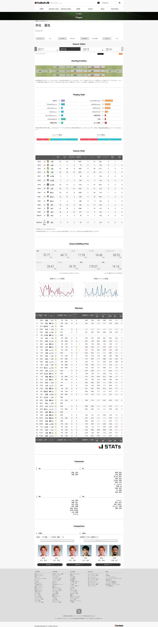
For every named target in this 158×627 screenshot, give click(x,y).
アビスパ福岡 (37, 600)
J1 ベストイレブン (92, 577)
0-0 (52, 332)
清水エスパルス (38, 588)
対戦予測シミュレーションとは (112, 584)
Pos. (65, 315)
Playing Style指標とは (104, 127)
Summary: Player (66, 9)
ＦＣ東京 (37, 581)
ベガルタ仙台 (55, 577)
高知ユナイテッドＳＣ (75, 596)
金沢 (46, 338)
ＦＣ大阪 (72, 587)
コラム (107, 574)
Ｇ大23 (52, 184)
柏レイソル (37, 580)
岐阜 (46, 359)
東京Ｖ (52, 192)
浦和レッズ (37, 577)
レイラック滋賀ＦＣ (74, 585)
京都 (46, 353)
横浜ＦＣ (54, 585)
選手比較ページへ (101, 540)
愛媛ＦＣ (72, 594)
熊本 (46, 356)
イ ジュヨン (118, 484)
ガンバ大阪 (37, 593)
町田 (46, 341)
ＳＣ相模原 (72, 578)
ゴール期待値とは (110, 585)
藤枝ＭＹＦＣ (55, 594)
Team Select (114, 9)
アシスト (105, 157)
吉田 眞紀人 (118, 504)
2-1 (52, 320)
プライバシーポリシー (78, 616)
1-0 (52, 326)
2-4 (52, 344)
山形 (52, 188)
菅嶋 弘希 (118, 508)
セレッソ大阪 (37, 594)
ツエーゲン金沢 (73, 583)
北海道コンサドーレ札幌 (57, 574)
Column (90, 9)
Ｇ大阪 (52, 176)
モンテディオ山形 (56, 580)
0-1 (52, 347)
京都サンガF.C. (38, 591)
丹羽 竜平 (118, 492)
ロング (53, 111)
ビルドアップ (96, 111)
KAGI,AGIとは (109, 580)
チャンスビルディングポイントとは (69, 273)
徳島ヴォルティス (56, 596)
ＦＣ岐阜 (72, 584)
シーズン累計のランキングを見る (113, 273)
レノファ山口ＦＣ (74, 591)
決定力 (55, 100)
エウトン (119, 500)
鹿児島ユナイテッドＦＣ (75, 600)
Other (107, 571)
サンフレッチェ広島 (39, 599)
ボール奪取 (97, 123)
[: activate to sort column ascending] (42, 158)
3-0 (52, 365)
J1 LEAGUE (37, 571)
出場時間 (78, 157)
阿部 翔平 (118, 488)
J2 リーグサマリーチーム (93, 578)
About (102, 9)
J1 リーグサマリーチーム (93, 574)
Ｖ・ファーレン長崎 (39, 602)
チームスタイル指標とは (111, 583)
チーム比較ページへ (57, 540)
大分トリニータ (55, 600)
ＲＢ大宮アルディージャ (57, 584)
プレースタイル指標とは (111, 581)
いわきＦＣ (54, 581)
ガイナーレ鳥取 (73, 590)
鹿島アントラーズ (38, 574)
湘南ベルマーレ (55, 587)
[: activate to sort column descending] (38, 158)
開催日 (41, 315)
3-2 (52, 359)
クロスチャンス (95, 104)
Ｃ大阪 (46, 335)
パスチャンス (96, 108)
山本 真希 (75, 500)
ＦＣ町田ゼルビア (38, 584)
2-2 (52, 368)
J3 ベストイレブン (92, 585)
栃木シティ (54, 583)
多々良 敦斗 (118, 476)
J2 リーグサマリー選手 (93, 580)
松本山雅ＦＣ (73, 580)
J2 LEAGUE (54, 571)
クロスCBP (97, 315)
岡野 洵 (119, 486)
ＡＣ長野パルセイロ (74, 581)
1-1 (52, 341)
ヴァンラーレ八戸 (56, 575)
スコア (51, 315)
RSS (121, 53)
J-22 (52, 165)
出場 (58, 157)
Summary (90, 571)
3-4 (52, 388)
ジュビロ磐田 (55, 593)
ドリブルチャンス (95, 100)
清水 (46, 370)
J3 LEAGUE (72, 571)
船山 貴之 (118, 502)
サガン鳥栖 (54, 599)
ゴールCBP (121, 315)
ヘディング (52, 108)
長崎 (46, 362)
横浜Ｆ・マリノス (38, 587)
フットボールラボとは (111, 577)
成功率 (99, 157)
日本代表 (108, 575)
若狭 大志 (118, 482)
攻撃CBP (84, 315)
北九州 (46, 373)
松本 (46, 329)
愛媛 (46, 376)
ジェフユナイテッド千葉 (40, 578)
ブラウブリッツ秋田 (56, 578)
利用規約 (66, 616)
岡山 (46, 323)
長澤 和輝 (75, 506)
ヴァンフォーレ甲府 (56, 588)
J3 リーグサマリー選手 (93, 584)
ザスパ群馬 (72, 577)
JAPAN (78, 9)
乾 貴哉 (119, 490)
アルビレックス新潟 (56, 590)
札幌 (46, 433)
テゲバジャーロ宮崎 (56, 602)
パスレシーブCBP (109, 315)
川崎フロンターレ (38, 585)
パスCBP (90, 315)
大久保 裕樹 (118, 480)
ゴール (85, 157)
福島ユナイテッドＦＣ (75, 574)
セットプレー (51, 115)
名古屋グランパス (38, 590)
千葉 (52, 161)
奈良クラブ (72, 588)
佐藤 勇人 (75, 502)
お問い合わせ (91, 616)
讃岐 (46, 350)
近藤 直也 (118, 472)
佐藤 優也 (75, 474)
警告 (112, 157)
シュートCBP (115, 315)
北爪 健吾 (118, 474)
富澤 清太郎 (74, 510)
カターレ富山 (55, 591)
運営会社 (86, 616)
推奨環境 (70, 616)
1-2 (52, 323)
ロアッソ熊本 (73, 599)
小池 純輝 (75, 512)
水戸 (46, 347)
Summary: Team (54, 9)
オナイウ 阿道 (117, 506)
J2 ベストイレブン (92, 581)
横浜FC (46, 326)
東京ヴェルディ (38, 583)
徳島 (46, 320)
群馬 (46, 332)
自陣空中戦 (97, 115)
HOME (41, 9)
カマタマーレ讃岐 (74, 593)
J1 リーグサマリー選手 (93, 575)
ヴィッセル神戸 (38, 596)
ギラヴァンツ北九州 (74, 597)
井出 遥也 (75, 504)
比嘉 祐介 (118, 478)
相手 (45, 315)
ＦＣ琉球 (72, 602)
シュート (92, 157)
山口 (46, 344)
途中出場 (71, 157)
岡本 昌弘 (75, 472)
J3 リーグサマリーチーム (93, 583)
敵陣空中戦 (53, 123)
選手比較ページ (50, 564)
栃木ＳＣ (72, 575)
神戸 (52, 205)
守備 (99, 119)
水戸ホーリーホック (39, 575)
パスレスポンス (52, 119)
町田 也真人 (74, 508)
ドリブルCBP (103, 315)
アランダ (75, 514)
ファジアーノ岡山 (38, 597)
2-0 (52, 356)
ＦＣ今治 (54, 597)
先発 (64, 157)
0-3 (52, 400)
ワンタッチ (52, 104)
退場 (119, 157)
